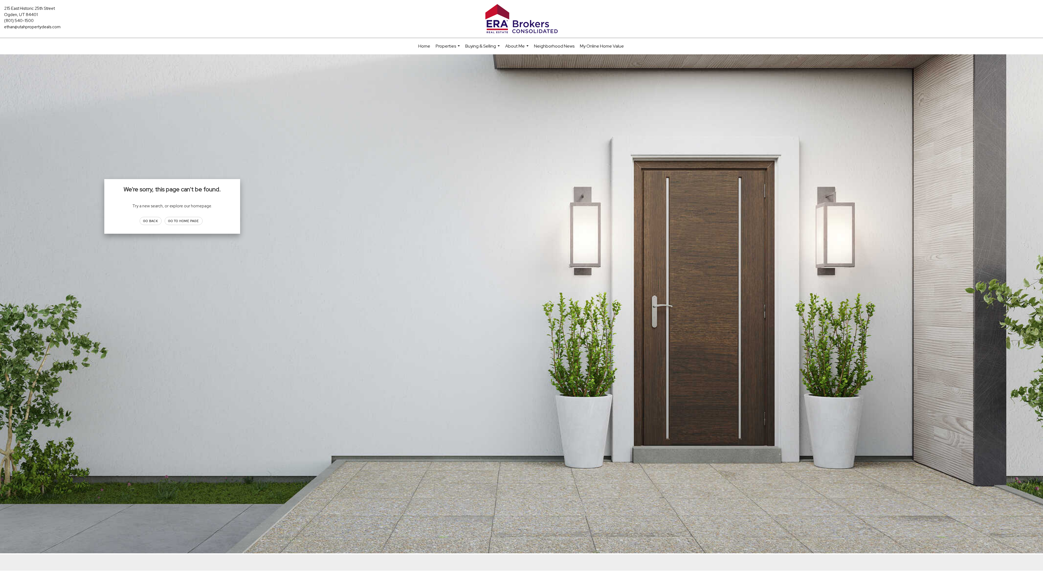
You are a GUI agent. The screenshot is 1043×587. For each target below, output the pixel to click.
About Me (517, 48)
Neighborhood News (554, 46)
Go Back (150, 221)
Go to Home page (183, 221)
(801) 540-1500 (19, 20)
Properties (448, 48)
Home (424, 46)
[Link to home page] (521, 19)
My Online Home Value (602, 46)
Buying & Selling (483, 48)
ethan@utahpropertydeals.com (32, 27)
